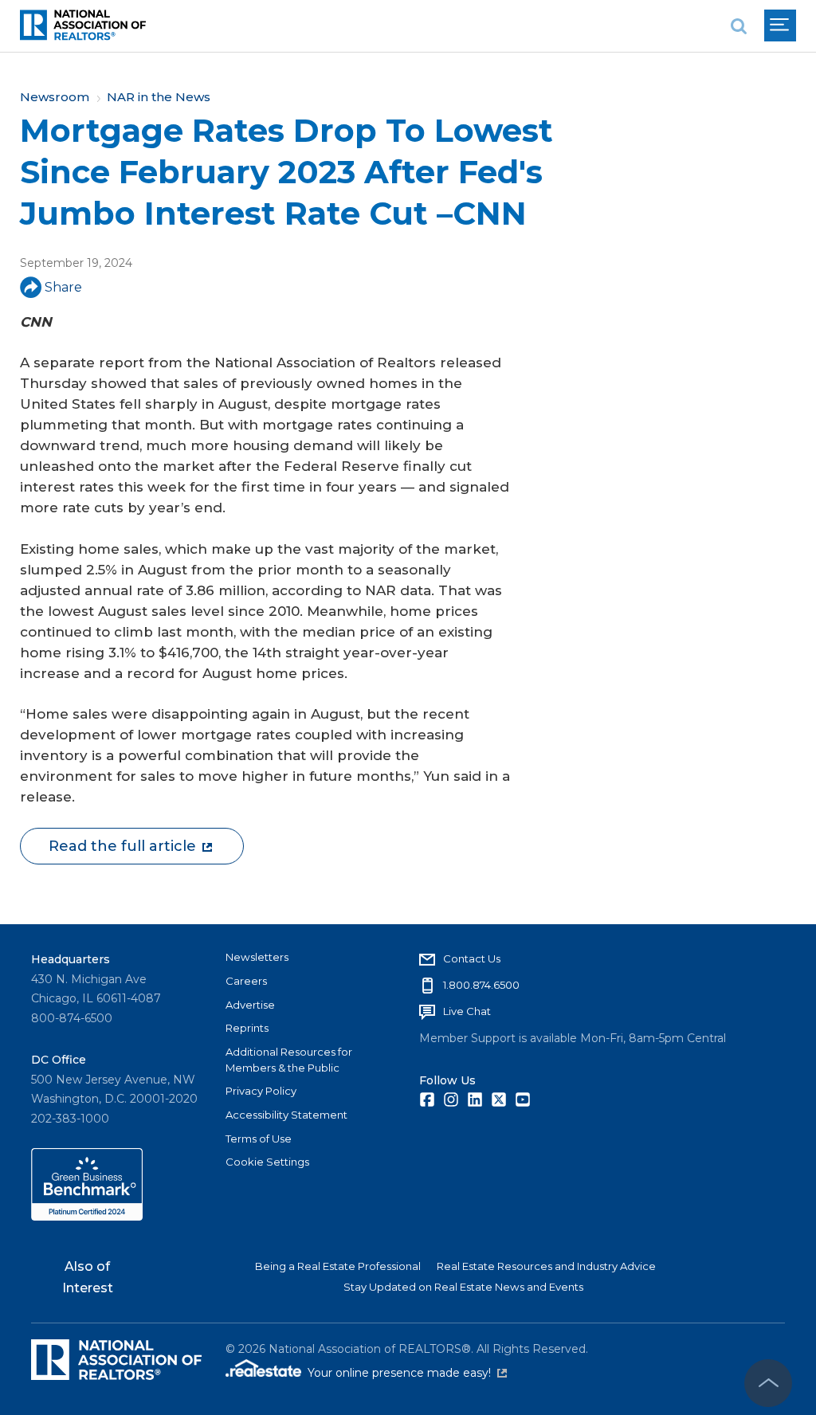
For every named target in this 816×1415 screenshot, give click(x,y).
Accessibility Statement (286, 1114)
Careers (246, 980)
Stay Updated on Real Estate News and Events (463, 1286)
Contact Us (471, 958)
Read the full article (122, 846)
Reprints (247, 1027)
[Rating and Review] (87, 1216)
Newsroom (54, 96)
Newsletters (257, 957)
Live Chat (467, 1011)
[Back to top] (768, 1383)
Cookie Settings (267, 1161)
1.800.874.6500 (481, 984)
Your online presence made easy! (407, 1373)
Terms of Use (259, 1138)
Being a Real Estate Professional (338, 1266)
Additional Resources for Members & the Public (289, 1059)
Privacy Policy (261, 1090)
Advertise (250, 1004)
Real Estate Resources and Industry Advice (546, 1266)
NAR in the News (158, 96)
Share (63, 287)
